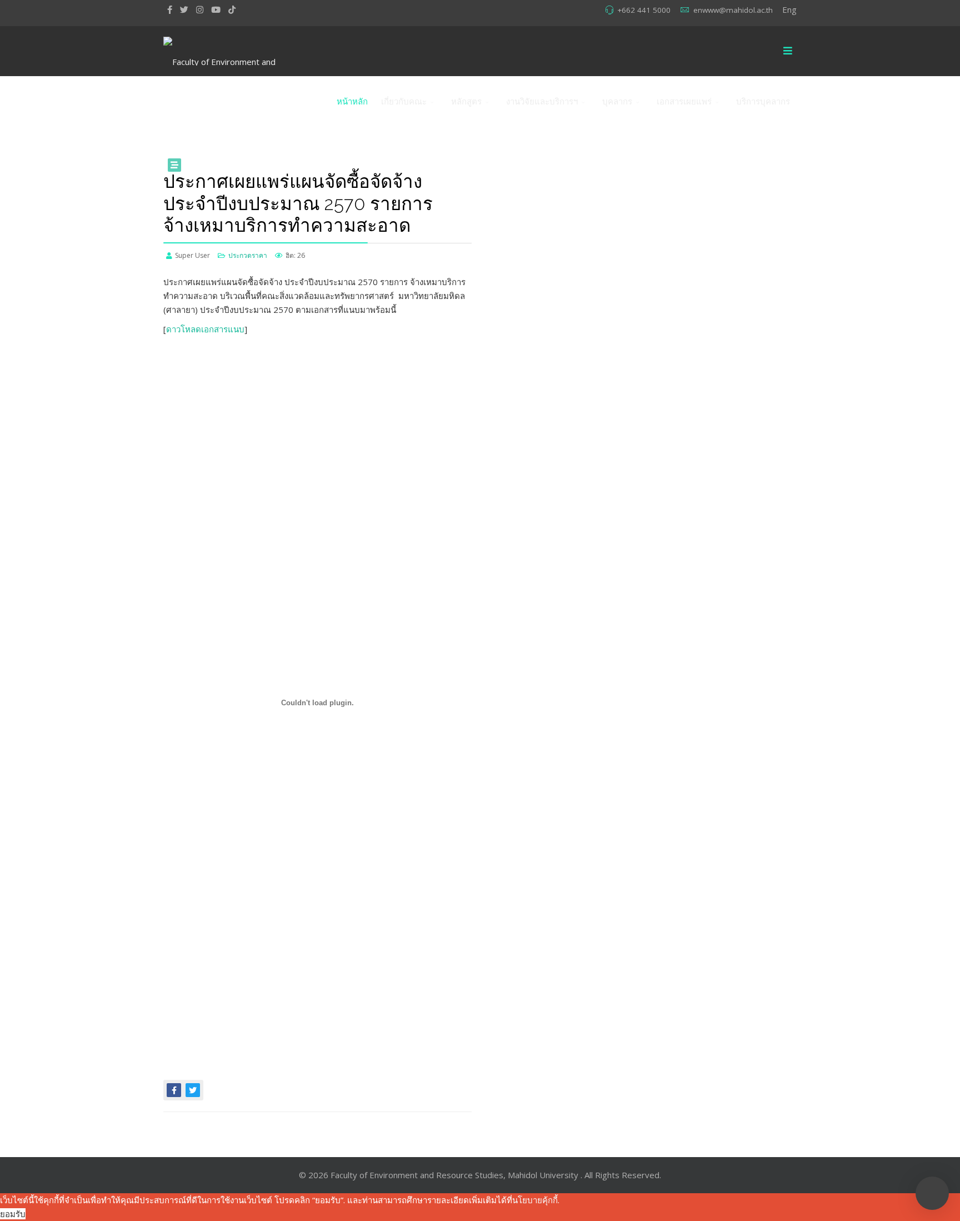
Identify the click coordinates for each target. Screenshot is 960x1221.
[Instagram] (199, 9)
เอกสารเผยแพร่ (684, 101)
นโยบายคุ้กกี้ (535, 1199)
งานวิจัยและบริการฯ (542, 101)
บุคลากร (617, 101)
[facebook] (169, 9)
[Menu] (788, 51)
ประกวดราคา (247, 255)
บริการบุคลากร (763, 101)
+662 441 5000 (644, 10)
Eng (789, 9)
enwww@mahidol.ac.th (733, 10)
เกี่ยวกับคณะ (404, 101)
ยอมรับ (13, 1213)
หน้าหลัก (352, 101)
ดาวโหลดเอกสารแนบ (205, 329)
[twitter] (184, 9)
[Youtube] (216, 9)
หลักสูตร (466, 101)
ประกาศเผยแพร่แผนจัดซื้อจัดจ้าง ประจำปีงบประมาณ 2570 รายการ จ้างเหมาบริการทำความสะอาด (298, 203)
